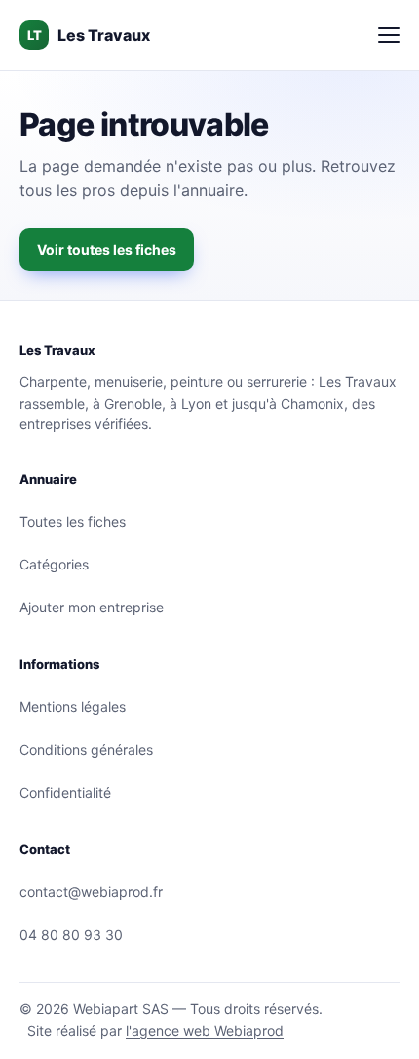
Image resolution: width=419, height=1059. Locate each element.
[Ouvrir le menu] (388, 35)
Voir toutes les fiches (106, 249)
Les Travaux (88, 35)
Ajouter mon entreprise (91, 607)
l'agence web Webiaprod (205, 1030)
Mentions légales (72, 706)
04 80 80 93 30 (71, 934)
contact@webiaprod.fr (91, 891)
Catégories (54, 564)
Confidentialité (65, 792)
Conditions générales (86, 749)
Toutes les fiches (72, 521)
